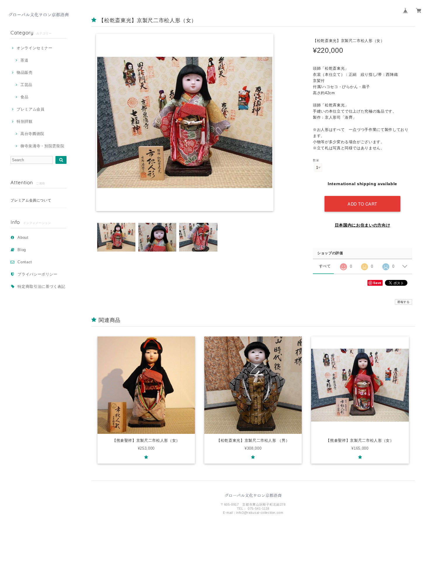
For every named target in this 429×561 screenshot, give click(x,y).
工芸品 (26, 85)
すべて (325, 266)
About (23, 237)
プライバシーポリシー (37, 274)
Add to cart (362, 204)
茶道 (24, 60)
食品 (24, 97)
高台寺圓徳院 (32, 134)
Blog (22, 250)
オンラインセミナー (35, 48)
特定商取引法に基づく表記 (41, 286)
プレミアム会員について (31, 200)
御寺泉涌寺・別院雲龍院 (42, 146)
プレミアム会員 (30, 109)
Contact (25, 262)
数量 (316, 160)
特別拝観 (24, 121)
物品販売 (24, 72)
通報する (403, 302)
